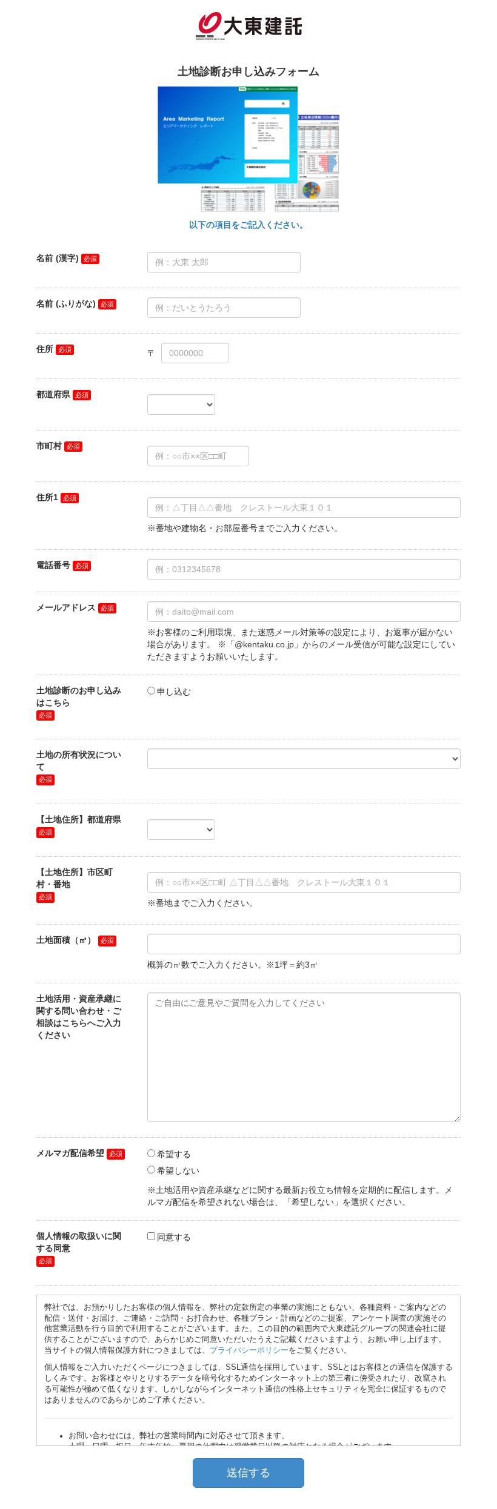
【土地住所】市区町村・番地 (74, 878)
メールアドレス (66, 607)
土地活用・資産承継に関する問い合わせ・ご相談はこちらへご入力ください (78, 1017)
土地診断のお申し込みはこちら (78, 696)
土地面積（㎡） (66, 940)
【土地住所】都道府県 (78, 819)
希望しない (178, 1170)
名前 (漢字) (57, 258)
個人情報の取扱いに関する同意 (78, 1242)
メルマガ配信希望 (70, 1153)
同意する (174, 1237)
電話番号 (53, 565)
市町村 (49, 446)
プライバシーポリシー (249, 1350)
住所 (44, 349)
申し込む (174, 691)
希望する (174, 1154)
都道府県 (53, 394)
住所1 (47, 497)
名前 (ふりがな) (66, 303)
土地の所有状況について (78, 760)
